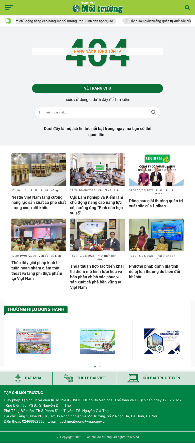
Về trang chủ (97, 88)
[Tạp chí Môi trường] (97, 7)
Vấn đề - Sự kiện (109, 190)
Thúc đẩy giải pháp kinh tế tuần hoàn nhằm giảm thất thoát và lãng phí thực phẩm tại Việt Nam (36, 270)
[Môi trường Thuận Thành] (97, 341)
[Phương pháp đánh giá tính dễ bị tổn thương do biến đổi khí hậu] (156, 235)
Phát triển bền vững (44, 190)
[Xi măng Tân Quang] (161, 341)
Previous (7, 342)
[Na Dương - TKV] (33, 341)
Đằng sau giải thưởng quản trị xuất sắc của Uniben (156, 203)
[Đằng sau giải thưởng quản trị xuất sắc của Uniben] (156, 169)
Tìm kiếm (153, 112)
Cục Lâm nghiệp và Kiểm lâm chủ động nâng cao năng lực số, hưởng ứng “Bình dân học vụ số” (96, 205)
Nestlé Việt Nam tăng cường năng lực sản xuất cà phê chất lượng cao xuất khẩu (38, 202)
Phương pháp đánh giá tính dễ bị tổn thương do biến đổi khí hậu (154, 271)
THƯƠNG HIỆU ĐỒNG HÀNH (35, 309)
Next (187, 342)
